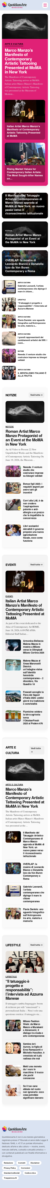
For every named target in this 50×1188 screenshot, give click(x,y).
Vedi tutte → (36, 395)
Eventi (11, 564)
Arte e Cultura (14, 44)
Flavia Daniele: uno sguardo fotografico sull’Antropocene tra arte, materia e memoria (33, 915)
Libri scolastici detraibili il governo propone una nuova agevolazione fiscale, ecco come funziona (33, 533)
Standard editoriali (11, 1173)
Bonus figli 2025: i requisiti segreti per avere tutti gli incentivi (33, 488)
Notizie (11, 395)
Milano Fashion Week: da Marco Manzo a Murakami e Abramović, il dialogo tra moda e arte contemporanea (33, 1029)
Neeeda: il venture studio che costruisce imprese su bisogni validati (33, 471)
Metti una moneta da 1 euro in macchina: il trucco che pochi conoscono (33, 1072)
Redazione (8, 1163)
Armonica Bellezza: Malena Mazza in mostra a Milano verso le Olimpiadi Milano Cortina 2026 (33, 647)
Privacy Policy (10, 1168)
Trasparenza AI (10, 1178)
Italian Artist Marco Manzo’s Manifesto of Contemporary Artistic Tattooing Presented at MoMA (25, 609)
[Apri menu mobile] (45, 5)
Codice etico (30, 1173)
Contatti (21, 1163)
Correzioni (25, 1168)
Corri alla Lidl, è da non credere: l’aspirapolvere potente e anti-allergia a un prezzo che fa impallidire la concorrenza (33, 509)
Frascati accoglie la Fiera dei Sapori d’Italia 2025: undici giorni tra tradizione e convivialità (33, 698)
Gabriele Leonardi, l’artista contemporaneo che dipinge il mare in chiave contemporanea (33, 894)
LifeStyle (13, 945)
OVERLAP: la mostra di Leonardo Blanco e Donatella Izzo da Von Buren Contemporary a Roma (33, 871)
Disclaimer (35, 1163)
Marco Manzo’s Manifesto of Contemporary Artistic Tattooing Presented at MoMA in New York (23, 61)
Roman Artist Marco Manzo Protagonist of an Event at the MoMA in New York (24, 437)
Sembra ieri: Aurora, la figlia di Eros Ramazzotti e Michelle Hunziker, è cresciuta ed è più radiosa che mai (33, 1051)
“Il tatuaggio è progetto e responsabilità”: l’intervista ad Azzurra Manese (24, 990)
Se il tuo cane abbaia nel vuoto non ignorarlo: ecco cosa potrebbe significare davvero (33, 1092)
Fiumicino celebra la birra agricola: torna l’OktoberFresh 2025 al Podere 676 (33, 717)
